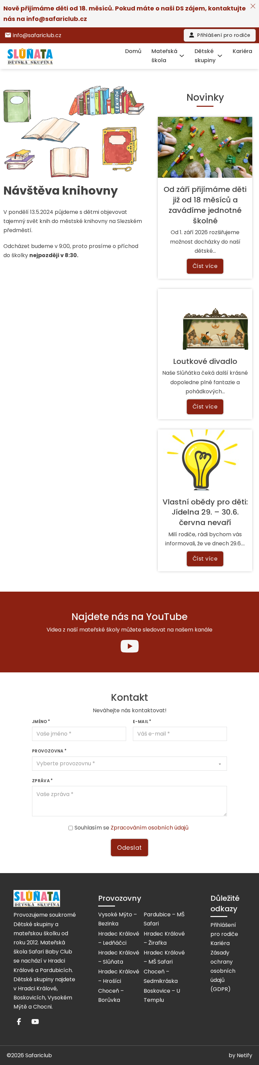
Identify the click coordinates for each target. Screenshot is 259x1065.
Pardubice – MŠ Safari (164, 919)
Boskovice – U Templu (162, 995)
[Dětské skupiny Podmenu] (220, 55)
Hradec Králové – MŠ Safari (164, 957)
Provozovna (48, 751)
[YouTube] (129, 644)
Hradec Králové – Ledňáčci (118, 938)
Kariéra (242, 51)
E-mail (140, 721)
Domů (133, 51)
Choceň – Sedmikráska (161, 976)
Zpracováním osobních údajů (150, 828)
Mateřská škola (164, 55)
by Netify (240, 1055)
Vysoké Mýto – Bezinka (117, 919)
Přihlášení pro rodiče (224, 35)
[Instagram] (35, 1022)
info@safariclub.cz (56, 19)
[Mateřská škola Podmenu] (181, 55)
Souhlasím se (132, 828)
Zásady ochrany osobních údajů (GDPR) (222, 971)
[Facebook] (19, 1022)
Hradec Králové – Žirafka (164, 938)
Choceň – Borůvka (111, 995)
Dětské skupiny (205, 55)
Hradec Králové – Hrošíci (118, 976)
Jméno (39, 721)
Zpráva (41, 781)
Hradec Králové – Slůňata (118, 957)
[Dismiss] (253, 6)
